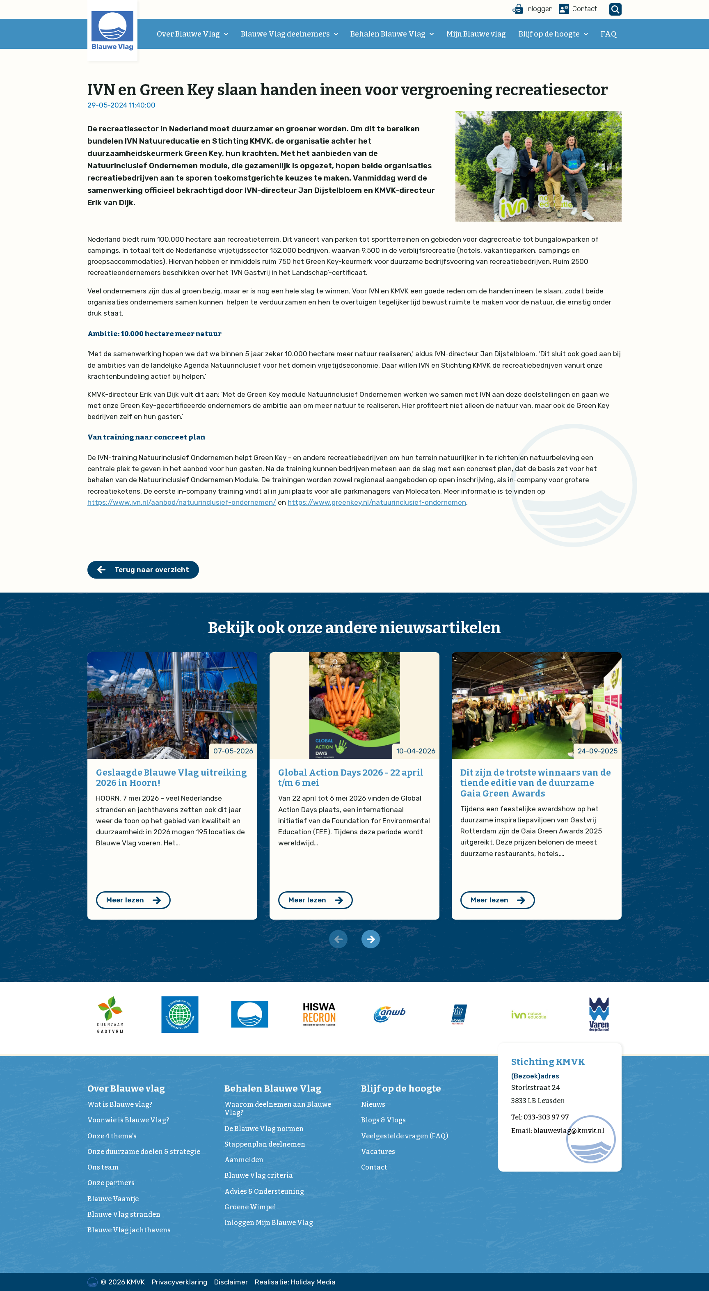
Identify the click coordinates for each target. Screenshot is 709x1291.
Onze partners (111, 1183)
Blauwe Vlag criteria (258, 1175)
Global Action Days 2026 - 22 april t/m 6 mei (350, 778)
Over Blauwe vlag (126, 1088)
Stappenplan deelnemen (264, 1144)
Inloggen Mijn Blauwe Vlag (268, 1223)
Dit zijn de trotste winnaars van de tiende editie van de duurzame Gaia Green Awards (535, 783)
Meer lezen (125, 900)
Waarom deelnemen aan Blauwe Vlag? (277, 1109)
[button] (370, 939)
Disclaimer (231, 1282)
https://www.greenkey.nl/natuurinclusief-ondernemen (377, 502)
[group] (110, 1014)
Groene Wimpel (250, 1207)
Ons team (103, 1167)
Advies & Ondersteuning (264, 1191)
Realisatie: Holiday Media (295, 1282)
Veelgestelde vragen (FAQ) (404, 1136)
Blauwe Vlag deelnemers (285, 34)
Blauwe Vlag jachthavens (129, 1230)
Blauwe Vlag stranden (123, 1214)
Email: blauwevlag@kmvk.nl (557, 1131)
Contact (374, 1167)
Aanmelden (243, 1160)
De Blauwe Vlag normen (264, 1129)
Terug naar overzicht (151, 569)
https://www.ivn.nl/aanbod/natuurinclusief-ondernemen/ (181, 502)
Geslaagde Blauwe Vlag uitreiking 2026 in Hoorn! (171, 778)
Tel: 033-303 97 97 (540, 1117)
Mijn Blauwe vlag (476, 34)
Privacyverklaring (179, 1282)
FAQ (608, 34)
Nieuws (373, 1104)
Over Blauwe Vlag (188, 34)
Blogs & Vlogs (383, 1120)
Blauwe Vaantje (113, 1199)
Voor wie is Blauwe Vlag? (128, 1120)
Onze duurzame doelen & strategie (143, 1152)
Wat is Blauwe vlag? (119, 1104)
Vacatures (378, 1152)
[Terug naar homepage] (112, 30)
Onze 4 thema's (112, 1136)
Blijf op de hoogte (549, 34)
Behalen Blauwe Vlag (387, 34)
